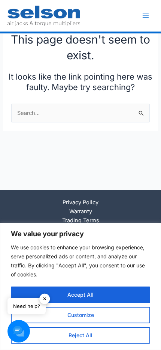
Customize (80, 315)
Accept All (80, 294)
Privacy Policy (80, 202)
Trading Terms (80, 220)
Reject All (80, 335)
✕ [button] (45, 299)
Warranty (80, 211)
